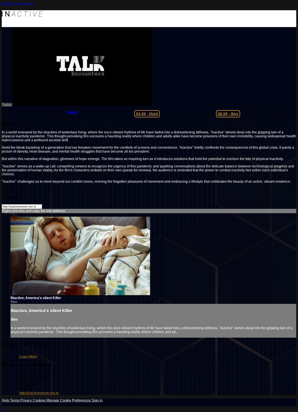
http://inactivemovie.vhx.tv (39, 393)
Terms (15, 400)
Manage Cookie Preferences (69, 400)
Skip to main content (17, 3)
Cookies (39, 400)
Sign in (97, 400)
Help (6, 400)
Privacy (26, 400)
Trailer (7, 104)
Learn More (28, 356)
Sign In (7, 25)
